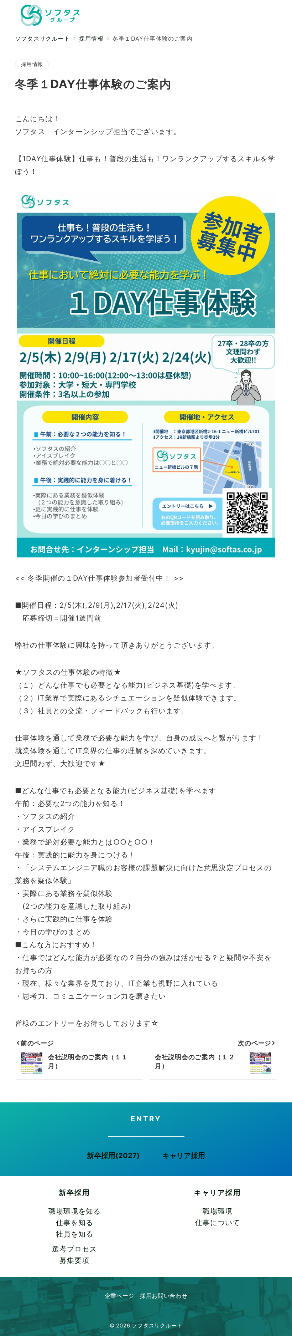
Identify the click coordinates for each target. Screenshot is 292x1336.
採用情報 (32, 64)
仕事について (217, 1222)
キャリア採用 (217, 1192)
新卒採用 (74, 1192)
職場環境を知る (74, 1211)
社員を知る (74, 1234)
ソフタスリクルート (157, 1325)
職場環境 (218, 1211)
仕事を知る (74, 1222)
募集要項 (74, 1260)
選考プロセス (74, 1249)
